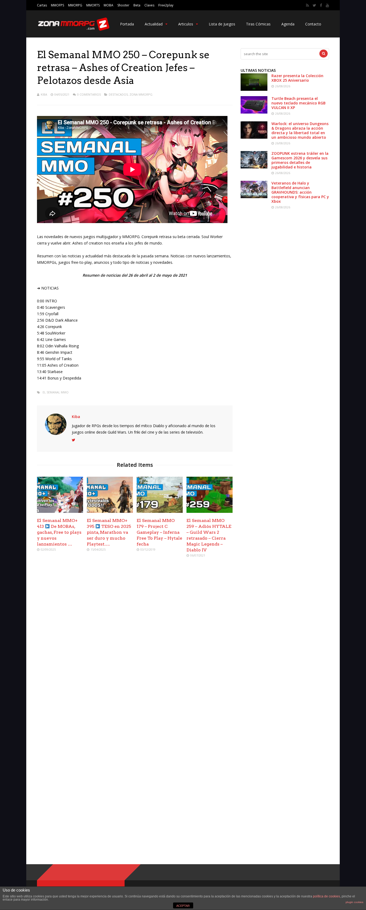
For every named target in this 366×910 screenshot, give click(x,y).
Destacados (118, 94)
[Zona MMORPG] (73, 29)
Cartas (42, 5)
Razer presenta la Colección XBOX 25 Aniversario (297, 78)
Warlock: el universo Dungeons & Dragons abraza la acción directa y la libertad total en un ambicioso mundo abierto (299, 130)
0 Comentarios (89, 94)
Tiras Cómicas (258, 24)
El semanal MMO (56, 392)
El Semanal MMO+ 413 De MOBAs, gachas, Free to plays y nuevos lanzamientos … (59, 532)
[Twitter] (314, 5)
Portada (127, 24)
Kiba (44, 94)
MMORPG (75, 5)
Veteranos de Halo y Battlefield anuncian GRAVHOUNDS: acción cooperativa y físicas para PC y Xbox (300, 192)
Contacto (313, 24)
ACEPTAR (183, 905)
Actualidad (154, 24)
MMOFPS (57, 5)
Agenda (287, 24)
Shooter (123, 5)
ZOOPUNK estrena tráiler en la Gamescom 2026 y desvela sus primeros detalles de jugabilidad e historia (299, 160)
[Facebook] (321, 5)
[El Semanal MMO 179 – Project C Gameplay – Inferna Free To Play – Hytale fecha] (160, 511)
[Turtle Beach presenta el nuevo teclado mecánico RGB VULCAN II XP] (254, 112)
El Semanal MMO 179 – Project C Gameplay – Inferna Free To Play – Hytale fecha (159, 532)
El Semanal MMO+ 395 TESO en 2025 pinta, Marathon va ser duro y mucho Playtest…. (109, 532)
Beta (136, 5)
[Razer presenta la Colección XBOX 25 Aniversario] (254, 89)
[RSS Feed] (307, 5)
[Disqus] (135, 639)
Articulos (185, 24)
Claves (149, 5)
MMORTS (93, 5)
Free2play (165, 5)
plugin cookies (354, 902)
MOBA (108, 5)
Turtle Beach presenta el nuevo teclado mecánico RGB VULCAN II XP (298, 103)
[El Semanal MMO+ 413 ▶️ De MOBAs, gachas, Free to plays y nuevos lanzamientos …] (60, 511)
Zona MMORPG (140, 94)
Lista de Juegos (222, 24)
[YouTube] (327, 5)
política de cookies (326, 896)
